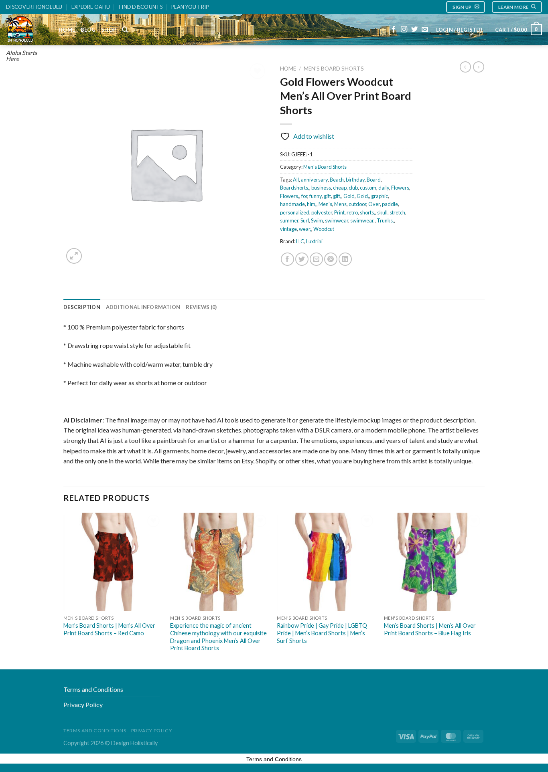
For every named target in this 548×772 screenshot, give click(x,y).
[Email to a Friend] (316, 259)
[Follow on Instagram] (404, 29)
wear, (305, 229)
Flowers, (289, 196)
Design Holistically (134, 743)
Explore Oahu (90, 7)
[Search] (125, 29)
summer (289, 220)
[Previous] (64, 590)
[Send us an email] (425, 29)
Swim (317, 220)
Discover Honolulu (34, 7)
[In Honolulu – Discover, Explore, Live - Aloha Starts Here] (26, 29)
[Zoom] (74, 256)
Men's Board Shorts (334, 68)
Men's (325, 204)
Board (374, 179)
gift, (337, 196)
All (296, 179)
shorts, (367, 212)
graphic (379, 196)
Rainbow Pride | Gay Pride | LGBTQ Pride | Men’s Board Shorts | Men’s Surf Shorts (322, 633)
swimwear (336, 220)
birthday (355, 179)
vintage (288, 229)
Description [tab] (81, 307)
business (321, 187)
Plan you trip (190, 7)
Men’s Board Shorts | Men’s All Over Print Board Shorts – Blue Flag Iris (430, 629)
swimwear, (362, 220)
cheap (340, 187)
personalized (294, 212)
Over (374, 204)
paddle (390, 204)
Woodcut (323, 229)
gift (327, 196)
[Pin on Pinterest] (330, 259)
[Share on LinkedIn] (345, 259)
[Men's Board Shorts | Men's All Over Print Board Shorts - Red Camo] (112, 562)
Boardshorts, (294, 187)
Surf (304, 220)
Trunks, (385, 220)
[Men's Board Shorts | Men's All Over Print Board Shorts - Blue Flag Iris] (433, 562)
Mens (340, 204)
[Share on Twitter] (302, 259)
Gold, (363, 196)
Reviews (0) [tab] (201, 307)
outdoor (357, 204)
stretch (397, 212)
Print (339, 212)
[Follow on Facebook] (393, 29)
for (304, 196)
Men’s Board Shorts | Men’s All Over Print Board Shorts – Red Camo (109, 629)
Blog (88, 29)
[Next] (482, 590)
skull (382, 212)
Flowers (400, 187)
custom (368, 187)
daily (383, 187)
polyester (321, 212)
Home (67, 29)
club (353, 187)
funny (315, 196)
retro (352, 212)
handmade (292, 204)
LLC (300, 241)
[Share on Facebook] (287, 259)
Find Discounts (140, 7)
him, (312, 204)
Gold (349, 196)
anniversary (314, 179)
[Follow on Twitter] (414, 29)
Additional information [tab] (143, 307)
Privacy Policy (83, 704)
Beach (337, 179)
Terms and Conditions (93, 689)
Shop (108, 29)
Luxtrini (314, 241)
